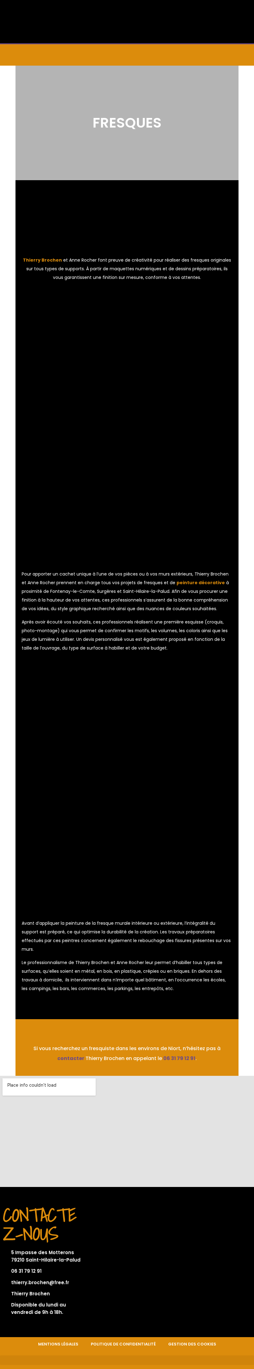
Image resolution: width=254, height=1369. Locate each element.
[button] (127, 55)
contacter (70, 1058)
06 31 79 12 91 (179, 1058)
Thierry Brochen (42, 260)
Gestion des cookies (192, 1344)
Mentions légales (58, 1344)
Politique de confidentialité (123, 1344)
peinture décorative (201, 583)
